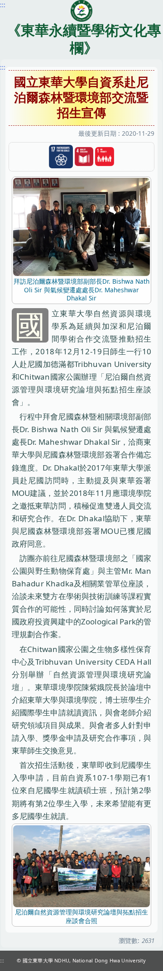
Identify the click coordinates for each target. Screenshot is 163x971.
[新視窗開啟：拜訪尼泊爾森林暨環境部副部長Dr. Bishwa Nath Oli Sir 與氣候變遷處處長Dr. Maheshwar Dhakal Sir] (81, 226)
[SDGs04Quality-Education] (84, 157)
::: (2, 67)
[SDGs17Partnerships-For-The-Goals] (60, 156)
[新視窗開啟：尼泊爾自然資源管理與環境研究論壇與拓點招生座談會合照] (81, 865)
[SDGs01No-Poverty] (104, 157)
